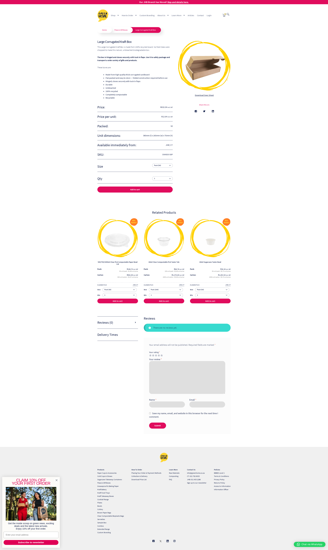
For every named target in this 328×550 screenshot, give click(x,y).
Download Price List (139, 479)
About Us (161, 15)
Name (152, 399)
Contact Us (191, 470)
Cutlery (100, 509)
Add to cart (135, 189)
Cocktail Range (103, 499)
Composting (173, 476)
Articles (191, 15)
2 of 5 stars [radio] (153, 355)
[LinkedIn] (213, 111)
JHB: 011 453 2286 (194, 479)
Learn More (176, 15)
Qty (98, 295)
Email (192, 399)
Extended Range (103, 529)
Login (209, 15)
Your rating (154, 352)
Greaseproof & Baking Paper (108, 486)
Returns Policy (219, 483)
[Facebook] (196, 111)
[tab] (117, 323)
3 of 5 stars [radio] (156, 355)
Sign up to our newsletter (196, 483)
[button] (309, 544)
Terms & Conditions (221, 476)
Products (100, 470)
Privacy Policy (219, 479)
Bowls (99, 506)
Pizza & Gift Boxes (121, 30)
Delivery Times (107, 335)
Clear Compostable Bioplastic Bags (110, 516)
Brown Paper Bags (104, 512)
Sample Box (101, 522)
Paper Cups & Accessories (107, 473)
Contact (200, 15)
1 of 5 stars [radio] (150, 355)
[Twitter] (204, 111)
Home (104, 30)
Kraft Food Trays (103, 493)
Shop (113, 15)
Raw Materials (174, 473)
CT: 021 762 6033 (193, 476)
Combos (100, 526)
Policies (217, 470)
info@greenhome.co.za (196, 473)
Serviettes (101, 519)
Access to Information (222, 486)
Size (100, 166)
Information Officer (221, 489)
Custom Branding (147, 15)
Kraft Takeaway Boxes (105, 496)
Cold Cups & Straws (104, 476)
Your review (155, 359)
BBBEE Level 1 (219, 473)
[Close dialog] (56, 480)
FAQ (170, 479)
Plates (99, 503)
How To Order (136, 470)
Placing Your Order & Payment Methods (146, 473)
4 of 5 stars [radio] (159, 355)
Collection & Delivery (139, 476)
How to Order (127, 15)
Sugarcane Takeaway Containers (109, 479)
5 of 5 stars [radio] (161, 355)
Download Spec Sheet (204, 95)
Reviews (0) (105, 322)
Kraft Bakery (102, 489)
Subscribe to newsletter (31, 542)
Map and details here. (178, 2)
